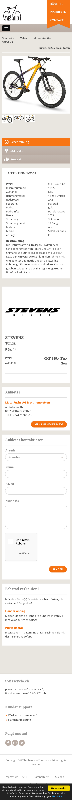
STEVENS (7, 42)
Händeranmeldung (19, 719)
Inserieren (58, 12)
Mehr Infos (57, 796)
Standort (16, 150)
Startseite (8, 38)
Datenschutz (41, 777)
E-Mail (9, 484)
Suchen (59, 777)
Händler (56, 4)
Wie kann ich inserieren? (22, 715)
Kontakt (56, 20)
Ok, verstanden (58, 788)
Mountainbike (42, 38)
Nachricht (12, 501)
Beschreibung (19, 142)
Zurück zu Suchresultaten (54, 48)
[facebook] (8, 743)
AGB (24, 777)
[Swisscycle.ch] (19, 13)
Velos (23, 38)
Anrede (10, 450)
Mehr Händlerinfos (49, 424)
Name (9, 467)
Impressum (11, 777)
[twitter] (22, 743)
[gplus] (15, 743)
